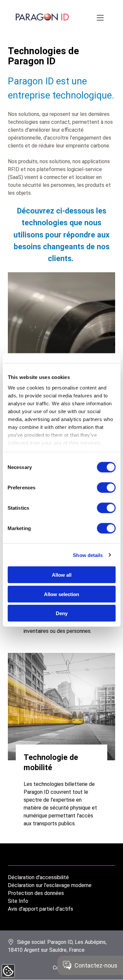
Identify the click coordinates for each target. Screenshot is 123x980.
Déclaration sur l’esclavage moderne (50, 885)
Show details (88, 555)
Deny (62, 613)
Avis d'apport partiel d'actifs (40, 909)
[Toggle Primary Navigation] (101, 18)
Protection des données (36, 893)
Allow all (62, 575)
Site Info (18, 901)
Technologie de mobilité (51, 762)
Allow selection (61, 594)
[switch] (106, 487)
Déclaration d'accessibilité (38, 877)
